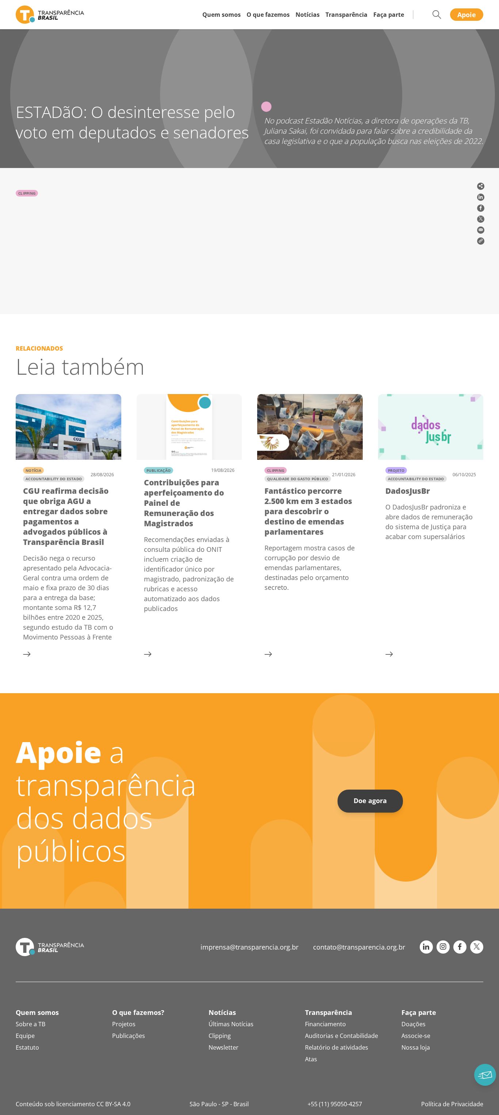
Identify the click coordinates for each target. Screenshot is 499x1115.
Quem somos (221, 15)
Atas (311, 1059)
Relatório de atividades (336, 1047)
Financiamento (325, 1024)
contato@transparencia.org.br (359, 947)
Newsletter (224, 1047)
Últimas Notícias (231, 1024)
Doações (413, 1024)
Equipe (25, 1036)
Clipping (26, 193)
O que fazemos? (138, 1012)
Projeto (396, 470)
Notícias (308, 15)
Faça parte (388, 15)
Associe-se (415, 1036)
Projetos (124, 1024)
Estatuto (27, 1047)
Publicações (128, 1036)
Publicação (158, 470)
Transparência (346, 15)
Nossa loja (415, 1047)
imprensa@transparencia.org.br (249, 947)
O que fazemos (268, 15)
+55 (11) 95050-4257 (335, 1104)
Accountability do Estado (54, 478)
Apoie (466, 14)
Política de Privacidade (452, 1104)
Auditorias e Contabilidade (341, 1036)
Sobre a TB (30, 1024)
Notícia (33, 470)
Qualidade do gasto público (297, 478)
